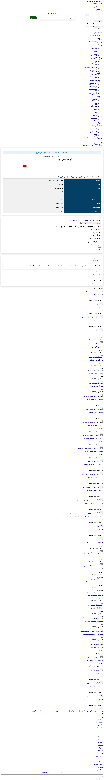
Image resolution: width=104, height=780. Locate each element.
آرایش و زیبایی (96, 33)
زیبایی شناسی (93, 100)
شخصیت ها (100, 745)
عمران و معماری (93, 84)
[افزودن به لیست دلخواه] (99, 303)
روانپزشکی (97, 57)
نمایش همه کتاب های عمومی (93, 137)
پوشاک (95, 119)
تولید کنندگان (100, 742)
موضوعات (100, 747)
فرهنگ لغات (94, 48)
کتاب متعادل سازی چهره (97, 647)
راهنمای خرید (100, 719)
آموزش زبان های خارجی (94, 35)
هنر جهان (95, 116)
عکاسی (95, 107)
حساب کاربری (99, 761)
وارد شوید (96, 283)
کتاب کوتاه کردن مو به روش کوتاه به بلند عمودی (93, 451)
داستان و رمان (93, 129)
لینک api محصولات (95, 94)
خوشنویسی (94, 99)
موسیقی (95, 110)
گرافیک (95, 121)
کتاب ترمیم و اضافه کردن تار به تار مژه (94, 477)
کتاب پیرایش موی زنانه (97, 673)
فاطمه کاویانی (91, 234)
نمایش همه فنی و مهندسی (93, 93)
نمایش (95, 113)
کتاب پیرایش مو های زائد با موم (95, 595)
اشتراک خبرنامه (99, 770)
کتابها (96, 49)
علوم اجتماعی (93, 65)
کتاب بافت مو (99, 529)
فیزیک (95, 78)
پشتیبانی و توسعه (99, 776)
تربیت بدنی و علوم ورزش (94, 41)
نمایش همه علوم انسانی (94, 71)
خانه (99, 30)
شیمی (95, 77)
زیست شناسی (93, 76)
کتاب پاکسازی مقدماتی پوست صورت (94, 699)
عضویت (95, 4)
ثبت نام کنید (90, 283)
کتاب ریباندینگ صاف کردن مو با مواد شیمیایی (94, 294)
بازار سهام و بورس (95, 39)
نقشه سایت (100, 736)
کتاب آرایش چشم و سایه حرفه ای (94, 542)
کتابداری (98, 138)
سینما (95, 102)
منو (95, 28)
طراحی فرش (93, 106)
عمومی (95, 54)
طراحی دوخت (93, 105)
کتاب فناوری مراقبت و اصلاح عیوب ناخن (94, 621)
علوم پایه (98, 73)
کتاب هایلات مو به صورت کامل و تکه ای (94, 581)
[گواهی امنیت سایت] (52, 772)
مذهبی (95, 134)
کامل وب (88, 776)
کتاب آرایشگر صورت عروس (96, 608)
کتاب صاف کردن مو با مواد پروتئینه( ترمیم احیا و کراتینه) (83, 711)
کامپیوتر (95, 51)
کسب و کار (97, 139)
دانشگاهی (97, 45)
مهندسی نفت (94, 91)
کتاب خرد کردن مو (98, 333)
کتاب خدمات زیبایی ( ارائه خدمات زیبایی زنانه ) (93, 568)
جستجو (86, 14)
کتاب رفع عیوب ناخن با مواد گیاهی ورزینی (94, 686)
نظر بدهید (95, 249)
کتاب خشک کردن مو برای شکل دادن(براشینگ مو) (93, 503)
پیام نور (98, 123)
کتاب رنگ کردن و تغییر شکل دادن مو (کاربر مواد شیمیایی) (93, 320)
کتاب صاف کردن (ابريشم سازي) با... (91, 145)
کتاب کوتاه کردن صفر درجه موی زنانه (94, 490)
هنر (99, 97)
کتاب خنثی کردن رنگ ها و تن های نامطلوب (93, 464)
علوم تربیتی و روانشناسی (91, 67)
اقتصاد (98, 38)
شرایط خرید (100, 725)
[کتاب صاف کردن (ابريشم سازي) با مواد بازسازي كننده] (84, 220)
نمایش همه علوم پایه (95, 80)
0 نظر (100, 249)
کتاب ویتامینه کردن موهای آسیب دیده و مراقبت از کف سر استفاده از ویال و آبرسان (89, 516)
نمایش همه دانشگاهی (95, 55)
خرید (100, 246)
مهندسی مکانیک (93, 89)
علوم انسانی (97, 60)
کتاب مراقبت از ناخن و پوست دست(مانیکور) (93, 634)
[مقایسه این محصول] (97, 303)
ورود (96, 6)
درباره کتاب (95, 258)
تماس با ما (100, 731)
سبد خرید (88, 26)
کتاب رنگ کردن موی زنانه (96, 360)
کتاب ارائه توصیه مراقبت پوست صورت (94, 555)
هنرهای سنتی (94, 118)
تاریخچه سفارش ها (98, 764)
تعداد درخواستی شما (96, 245)
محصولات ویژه (99, 755)
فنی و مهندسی (96, 81)
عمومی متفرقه (93, 132)
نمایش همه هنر (96, 122)
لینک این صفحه (59, 211)
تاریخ (96, 64)
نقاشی (95, 112)
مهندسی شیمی (93, 86)
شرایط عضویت (99, 722)
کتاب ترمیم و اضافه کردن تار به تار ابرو (94, 425)
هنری (96, 135)
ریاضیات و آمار (93, 74)
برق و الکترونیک (93, 83)
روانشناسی (94, 131)
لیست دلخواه (100, 767)
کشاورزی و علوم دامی (91, 52)
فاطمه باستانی (83, 234)
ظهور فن (93, 232)
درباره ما (101, 717)
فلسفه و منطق (93, 70)
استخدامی (97, 36)
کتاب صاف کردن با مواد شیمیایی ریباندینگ (94, 307)
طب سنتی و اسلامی (95, 58)
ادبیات (95, 126)
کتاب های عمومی (96, 125)
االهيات (95, 61)
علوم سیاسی (94, 68)
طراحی (95, 103)
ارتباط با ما (97, 32)
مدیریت (98, 96)
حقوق (98, 44)
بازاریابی (101, 753)
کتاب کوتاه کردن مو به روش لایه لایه (95, 373)
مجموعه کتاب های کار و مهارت (61, 711)
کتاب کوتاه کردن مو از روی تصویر (95, 412)
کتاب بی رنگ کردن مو (97, 346)
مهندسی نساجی (93, 90)
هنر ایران (95, 115)
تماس (98, 26)
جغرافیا (95, 46)
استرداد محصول (99, 733)
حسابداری (97, 42)
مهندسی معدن (93, 87)
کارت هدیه (100, 750)
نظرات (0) (95, 260)
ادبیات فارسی (93, 62)
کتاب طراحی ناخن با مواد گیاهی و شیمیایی (93, 438)
